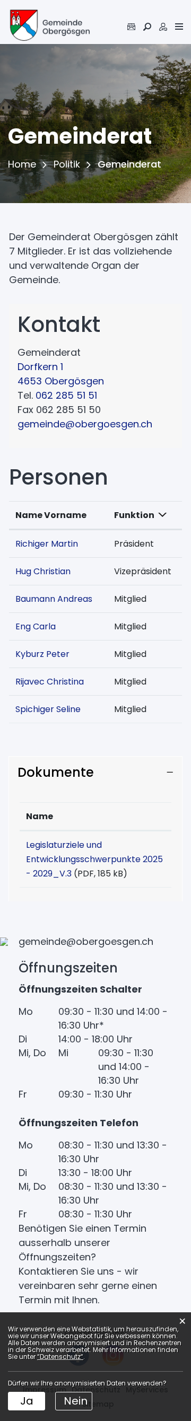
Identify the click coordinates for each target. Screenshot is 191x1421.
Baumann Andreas (53, 599)
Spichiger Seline (48, 709)
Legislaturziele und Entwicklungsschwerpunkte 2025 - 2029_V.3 (94, 859)
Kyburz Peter (42, 654)
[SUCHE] (147, 27)
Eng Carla (35, 626)
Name (39, 816)
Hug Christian (43, 571)
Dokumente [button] (56, 772)
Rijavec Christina (49, 682)
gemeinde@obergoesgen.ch (85, 424)
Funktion (134, 515)
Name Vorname (50, 515)
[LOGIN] (163, 27)
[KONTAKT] (131, 27)
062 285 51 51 (66, 395)
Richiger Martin (46, 544)
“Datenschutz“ (60, 1356)
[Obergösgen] (49, 26)
